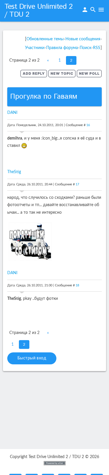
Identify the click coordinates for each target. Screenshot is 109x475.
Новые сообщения (82, 39)
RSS (96, 48)
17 (77, 184)
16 (88, 125)
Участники (34, 48)
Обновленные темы (45, 39)
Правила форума (62, 48)
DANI (12, 113)
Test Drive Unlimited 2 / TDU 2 (38, 10)
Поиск (85, 48)
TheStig (14, 172)
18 (77, 285)
